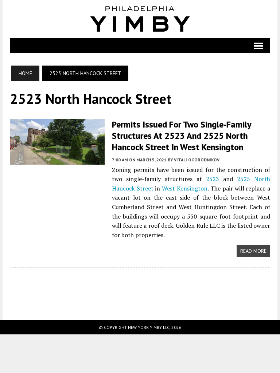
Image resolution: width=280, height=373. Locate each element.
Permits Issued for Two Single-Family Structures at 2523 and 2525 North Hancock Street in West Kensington (181, 136)
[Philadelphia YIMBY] (140, 19)
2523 (212, 179)
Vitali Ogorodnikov (196, 159)
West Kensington (184, 188)
